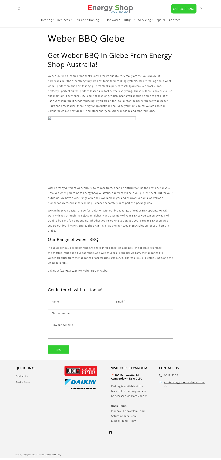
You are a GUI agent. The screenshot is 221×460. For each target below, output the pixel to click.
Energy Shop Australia (33, 454)
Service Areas (23, 382)
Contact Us (22, 375)
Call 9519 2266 (184, 8)
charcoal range (61, 253)
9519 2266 (171, 375)
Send (58, 349)
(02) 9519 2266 (69, 270)
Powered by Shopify (52, 454)
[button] (19, 8)
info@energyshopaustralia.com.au (184, 383)
